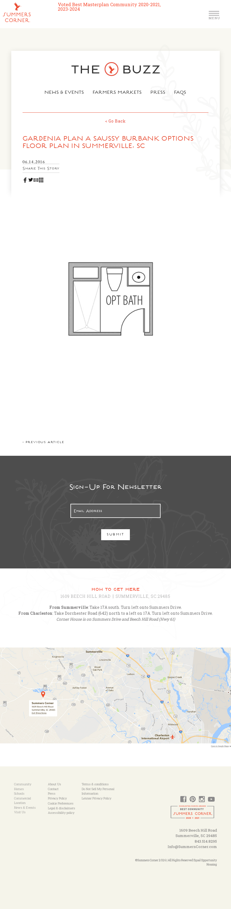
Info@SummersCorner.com (192, 846)
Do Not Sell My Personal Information (98, 791)
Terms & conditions (95, 784)
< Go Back (115, 121)
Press (158, 93)
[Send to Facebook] (25, 178)
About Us (54, 784)
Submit (116, 535)
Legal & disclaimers (61, 808)
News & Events (64, 93)
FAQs (180, 93)
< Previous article (43, 442)
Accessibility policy (61, 812)
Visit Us (20, 812)
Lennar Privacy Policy (96, 798)
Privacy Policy (57, 798)
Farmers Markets (117, 93)
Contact (53, 789)
